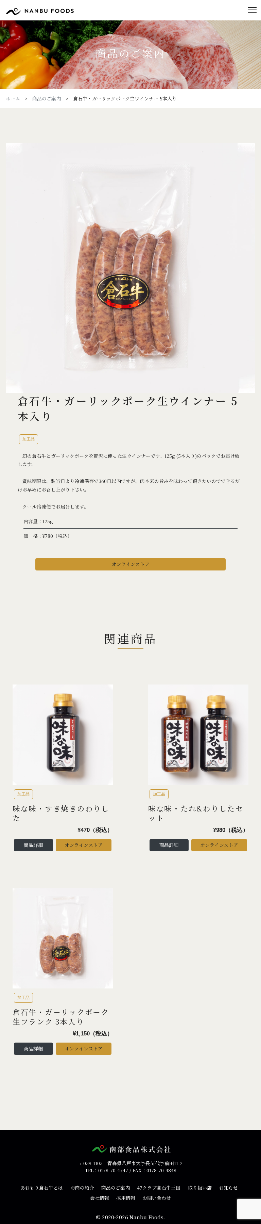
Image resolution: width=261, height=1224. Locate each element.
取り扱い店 (200, 1187)
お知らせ (228, 1187)
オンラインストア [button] (130, 564)
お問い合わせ (156, 1197)
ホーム (13, 98)
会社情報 (99, 1197)
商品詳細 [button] (33, 844)
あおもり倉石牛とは (41, 1187)
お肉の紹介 (82, 1187)
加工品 (28, 439)
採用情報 (125, 1197)
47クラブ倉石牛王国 (158, 1187)
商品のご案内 (46, 98)
